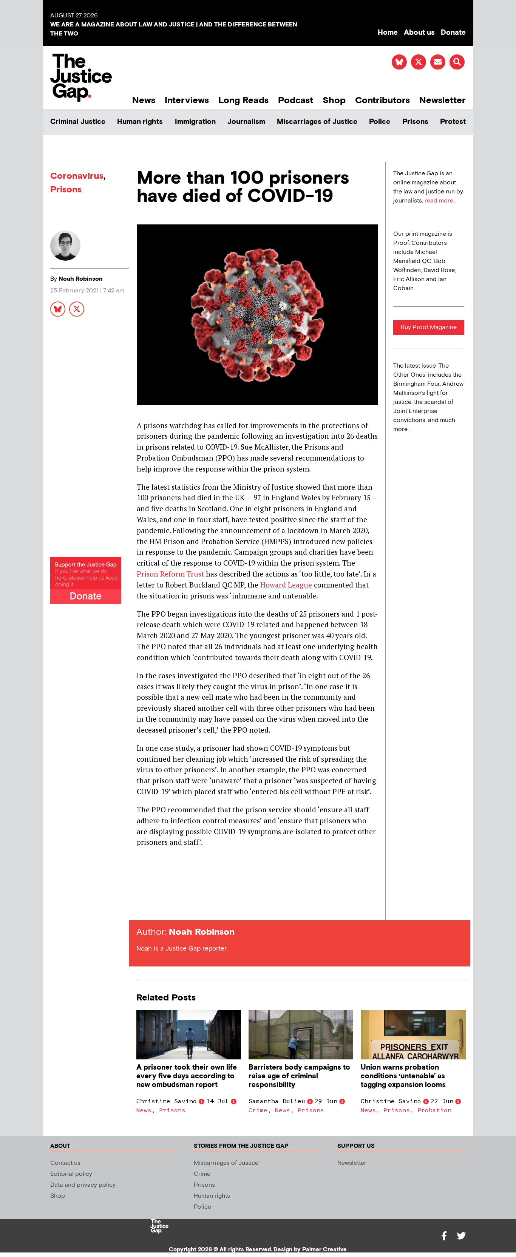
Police (379, 122)
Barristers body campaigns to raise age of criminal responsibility (299, 1076)
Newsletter (442, 100)
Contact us (65, 1163)
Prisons (415, 122)
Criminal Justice (77, 122)
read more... (441, 201)
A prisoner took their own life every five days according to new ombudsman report (186, 1076)
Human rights (140, 122)
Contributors (382, 100)
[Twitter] (461, 1235)
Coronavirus (77, 176)
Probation (434, 1110)
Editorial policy (71, 1174)
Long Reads (243, 100)
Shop (334, 100)
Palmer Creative (324, 1249)
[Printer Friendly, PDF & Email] (142, 906)
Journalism (246, 122)
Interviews (187, 100)
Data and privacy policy (83, 1185)
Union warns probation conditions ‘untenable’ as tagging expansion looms (403, 1076)
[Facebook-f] (443, 1235)
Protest (453, 122)
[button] (457, 62)
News (143, 100)
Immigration (195, 122)
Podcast (295, 100)
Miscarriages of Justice (317, 122)
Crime (258, 1110)
